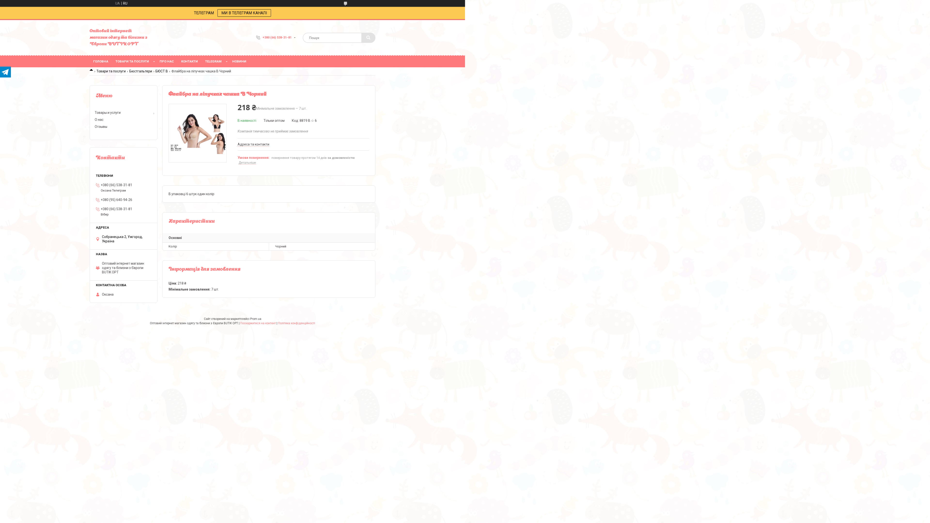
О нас (99, 120)
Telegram (213, 61)
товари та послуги (132, 61)
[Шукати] (368, 38)
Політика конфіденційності (296, 323)
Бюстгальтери (140, 71)
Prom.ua (255, 319)
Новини (239, 61)
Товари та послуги (111, 71)
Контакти (189, 61)
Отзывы (101, 127)
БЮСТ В (161, 71)
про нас (167, 61)
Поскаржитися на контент (258, 323)
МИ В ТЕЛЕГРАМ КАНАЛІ (244, 13)
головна (100, 61)
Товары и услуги (108, 113)
